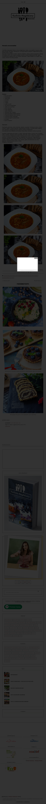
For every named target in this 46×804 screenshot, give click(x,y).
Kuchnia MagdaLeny (30, 270)
